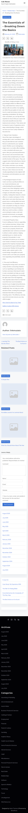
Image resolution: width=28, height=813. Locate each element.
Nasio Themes (13, 808)
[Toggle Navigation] (24, 3)
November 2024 (7, 552)
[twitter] (8, 38)
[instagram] (11, 620)
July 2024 (5, 570)
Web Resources (5, 802)
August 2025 (6, 513)
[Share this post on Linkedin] (12, 38)
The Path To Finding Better (10, 588)
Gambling (4, 732)
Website (4, 490)
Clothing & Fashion (6, 715)
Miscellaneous (5, 758)
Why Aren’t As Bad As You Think (11, 302)
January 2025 (6, 544)
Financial (3, 723)
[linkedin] (18, 620)
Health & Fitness (5, 736)
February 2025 (6, 539)
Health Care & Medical (7, 741)
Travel (3, 793)
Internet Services (6, 750)
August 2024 (6, 565)
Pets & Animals (5, 767)
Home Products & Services (9, 745)
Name (4, 478)
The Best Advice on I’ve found (10, 599)
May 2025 (5, 526)
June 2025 (5, 522)
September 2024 (7, 561)
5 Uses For (5, 580)
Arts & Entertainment (7, 702)
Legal (2, 754)
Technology (4, 789)
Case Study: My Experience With (11, 584)
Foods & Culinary (6, 728)
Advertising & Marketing (8, 697)
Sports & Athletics (6, 784)
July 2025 (5, 518)
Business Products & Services (9, 710)
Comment (5, 464)
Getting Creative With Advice (10, 306)
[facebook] (3, 38)
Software (3, 780)
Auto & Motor (5, 706)
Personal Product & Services (9, 763)
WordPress (14, 810)
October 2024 (6, 557)
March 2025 (5, 535)
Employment (5, 719)
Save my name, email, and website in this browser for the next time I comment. (13, 498)
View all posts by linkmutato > (11, 334)
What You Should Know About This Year (12, 445)
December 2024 (7, 548)
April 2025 (5, 531)
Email (4, 484)
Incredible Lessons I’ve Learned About (12, 412)
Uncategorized (5, 797)
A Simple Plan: (5, 379)
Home (4, 10)
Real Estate (4, 771)
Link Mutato (5, 1)
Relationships (11, 10)
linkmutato (22, 34)
